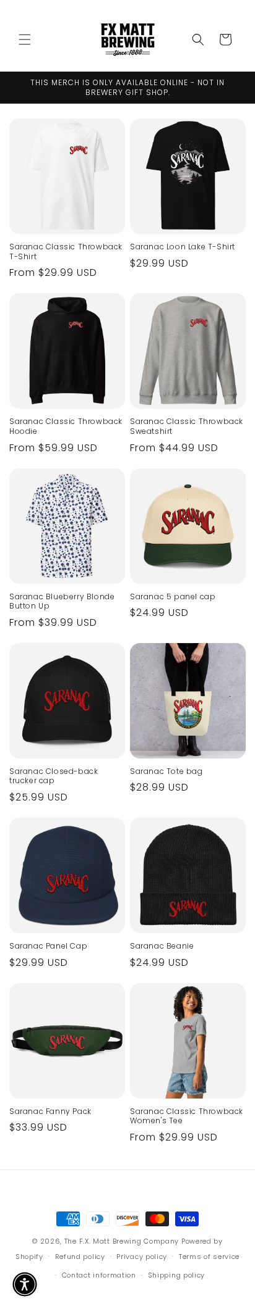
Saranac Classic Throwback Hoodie (66, 426)
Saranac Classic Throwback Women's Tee (186, 1116)
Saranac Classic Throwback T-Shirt (66, 251)
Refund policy (80, 1256)
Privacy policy (141, 1256)
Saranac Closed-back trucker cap (53, 776)
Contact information (99, 1275)
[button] (24, 39)
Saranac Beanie (162, 946)
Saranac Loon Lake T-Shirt (182, 247)
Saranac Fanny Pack (50, 1111)
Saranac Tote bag (166, 771)
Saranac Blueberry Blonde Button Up (62, 601)
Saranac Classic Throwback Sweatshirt (186, 426)
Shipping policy (176, 1275)
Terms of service (209, 1256)
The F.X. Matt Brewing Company (121, 1241)
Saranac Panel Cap (48, 946)
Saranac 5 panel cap (172, 597)
